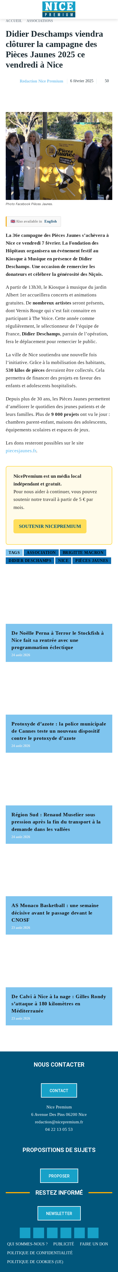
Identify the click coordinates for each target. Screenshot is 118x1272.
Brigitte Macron (83, 553)
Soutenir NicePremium (50, 526)
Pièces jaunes (91, 561)
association (41, 553)
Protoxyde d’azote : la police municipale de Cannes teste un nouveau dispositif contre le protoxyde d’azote (58, 731)
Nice (63, 561)
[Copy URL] (54, 95)
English (50, 221)
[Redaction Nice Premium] (12, 81)
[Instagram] (52, 1233)
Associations (40, 21)
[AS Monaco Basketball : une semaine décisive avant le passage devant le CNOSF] (59, 873)
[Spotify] (79, 1233)
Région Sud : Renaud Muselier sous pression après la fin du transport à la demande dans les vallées (56, 822)
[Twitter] (38, 1233)
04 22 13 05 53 (59, 1129)
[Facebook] (67, 95)
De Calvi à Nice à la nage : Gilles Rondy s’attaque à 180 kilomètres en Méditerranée (58, 1004)
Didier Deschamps (30, 561)
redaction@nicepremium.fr (59, 1122)
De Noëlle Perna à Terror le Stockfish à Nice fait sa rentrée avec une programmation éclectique (57, 640)
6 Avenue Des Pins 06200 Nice (59, 1114)
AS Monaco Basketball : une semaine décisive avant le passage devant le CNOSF (55, 913)
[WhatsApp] (93, 95)
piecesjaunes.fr (21, 450)
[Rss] (93, 1233)
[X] (80, 95)
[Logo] (59, 9)
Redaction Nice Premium (41, 81)
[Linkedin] (106, 95)
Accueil (14, 21)
